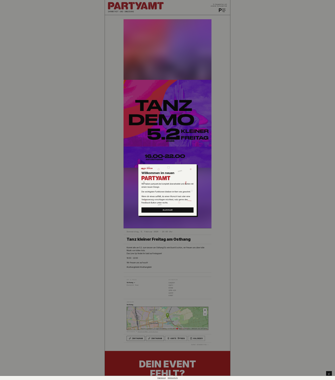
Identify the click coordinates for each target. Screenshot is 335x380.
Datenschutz (173, 378)
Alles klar (167, 210)
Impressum (161, 378)
